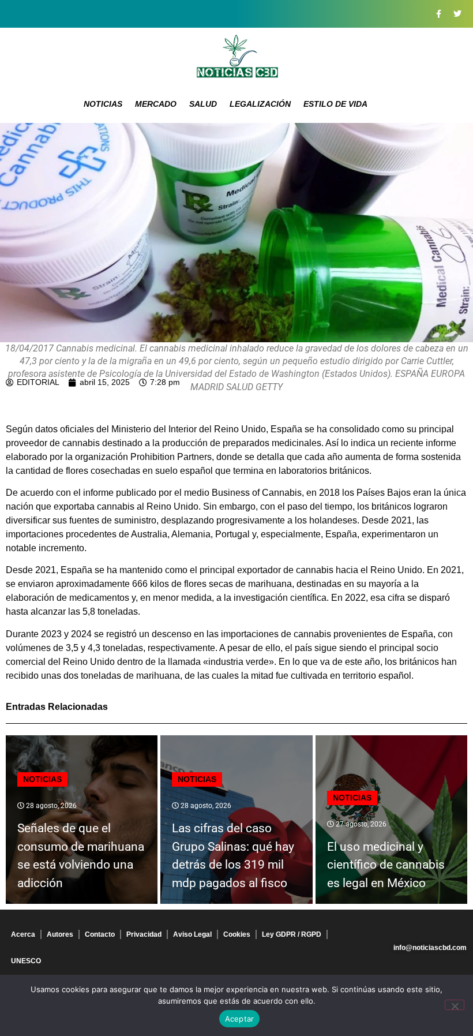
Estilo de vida (335, 104)
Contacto (100, 934)
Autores (60, 934)
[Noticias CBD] (236, 56)
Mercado (156, 104)
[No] (454, 1005)
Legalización (260, 104)
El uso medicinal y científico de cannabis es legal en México (386, 865)
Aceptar (239, 1018)
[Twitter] (457, 14)
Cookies (236, 934)
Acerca (23, 934)
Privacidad (144, 934)
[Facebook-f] (438, 14)
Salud (203, 104)
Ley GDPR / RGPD (291, 934)
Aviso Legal (192, 934)
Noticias (103, 104)
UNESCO (26, 961)
